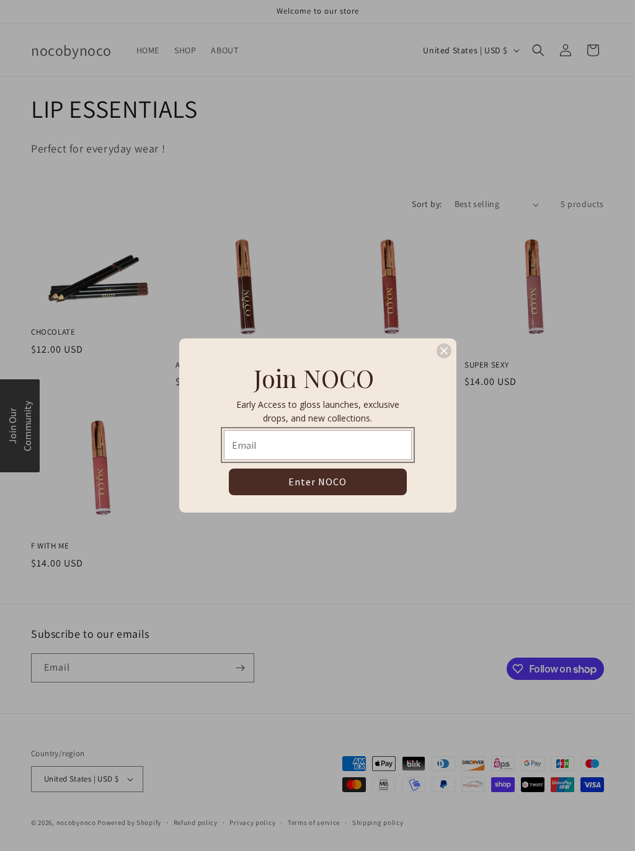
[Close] (444, 350)
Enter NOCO (317, 481)
